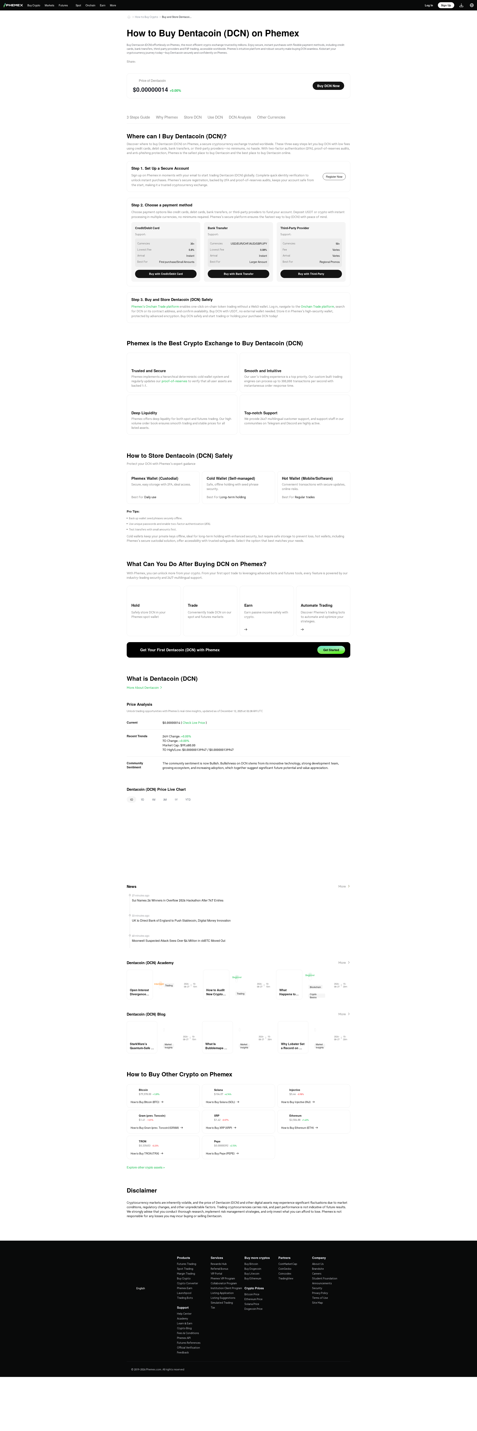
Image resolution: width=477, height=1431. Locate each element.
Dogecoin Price (253, 1294)
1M (153, 791)
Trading (169, 975)
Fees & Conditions (188, 1318)
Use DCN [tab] (216, 114)
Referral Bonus (219, 1254)
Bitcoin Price (251, 1279)
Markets (50, 5)
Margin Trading (186, 1259)
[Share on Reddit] (177, 60)
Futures (64, 5)
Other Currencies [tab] (273, 114)
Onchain (93, 5)
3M (164, 791)
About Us (318, 1249)
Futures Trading (186, 1249)
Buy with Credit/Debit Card (166, 270)
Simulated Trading (222, 1288)
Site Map (317, 1288)
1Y (175, 791)
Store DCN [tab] (193, 114)
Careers (316, 1259)
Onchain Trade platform (317, 303)
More (115, 5)
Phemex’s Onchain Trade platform (155, 303)
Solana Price (251, 1289)
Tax (213, 1293)
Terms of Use (320, 1283)
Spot (80, 5)
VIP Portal (216, 1259)
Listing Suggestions (223, 1283)
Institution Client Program (226, 1273)
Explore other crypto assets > (147, 1154)
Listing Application (222, 1278)
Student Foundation (324, 1264)
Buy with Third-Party (311, 270)
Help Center (184, 1298)
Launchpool (184, 1278)
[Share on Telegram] (150, 60)
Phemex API (184, 1323)
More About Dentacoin (143, 680)
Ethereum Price (253, 1284)
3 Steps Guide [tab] (138, 114)
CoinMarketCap (287, 1249)
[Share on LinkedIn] (159, 60)
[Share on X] (141, 60)
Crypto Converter (187, 1268)
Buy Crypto (34, 5)
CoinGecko (284, 1254)
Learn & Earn (184, 1308)
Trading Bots (185, 1283)
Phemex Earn (184, 1273)
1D (131, 791)
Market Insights (168, 1035)
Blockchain (315, 977)
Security (317, 1273)
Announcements (322, 1268)
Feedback (183, 1337)
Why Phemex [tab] (167, 114)
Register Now (333, 174)
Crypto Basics (313, 986)
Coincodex (284, 1259)
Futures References (188, 1328)
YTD (187, 791)
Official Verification (188, 1332)
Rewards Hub (219, 1249)
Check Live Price (194, 715)
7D (142, 791)
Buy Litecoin (251, 1259)
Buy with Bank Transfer (238, 270)
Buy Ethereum (252, 1264)
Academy (182, 1303)
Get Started (330, 644)
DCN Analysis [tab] (241, 114)
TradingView (285, 1264)
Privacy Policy (320, 1278)
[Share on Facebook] (168, 60)
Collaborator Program (224, 1268)
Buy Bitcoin (251, 1249)
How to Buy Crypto (146, 16)
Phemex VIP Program (223, 1264)
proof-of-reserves (174, 378)
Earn (105, 5)
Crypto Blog (184, 1313)
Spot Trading (185, 1254)
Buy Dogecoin (252, 1254)
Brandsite (318, 1254)
